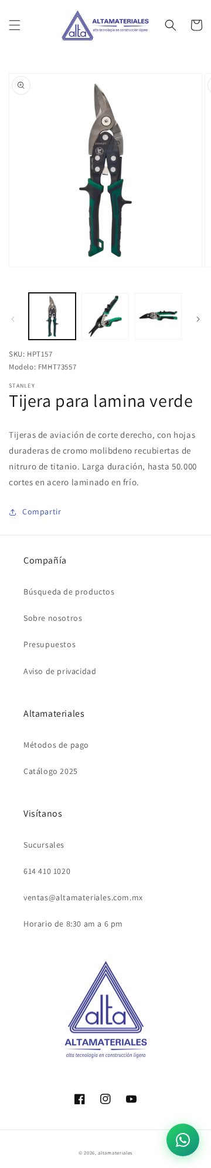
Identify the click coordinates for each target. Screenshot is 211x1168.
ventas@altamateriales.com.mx (83, 897)
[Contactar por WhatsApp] (182, 1140)
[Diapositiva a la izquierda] (13, 319)
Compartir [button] (41, 511)
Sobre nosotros (52, 618)
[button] (15, 25)
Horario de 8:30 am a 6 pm (73, 923)
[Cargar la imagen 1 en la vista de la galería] (52, 316)
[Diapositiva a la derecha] (198, 319)
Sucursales (43, 844)
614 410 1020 (46, 871)
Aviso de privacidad (59, 671)
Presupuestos (49, 644)
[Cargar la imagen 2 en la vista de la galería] (104, 316)
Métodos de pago (56, 744)
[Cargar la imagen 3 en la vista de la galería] (158, 316)
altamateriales (115, 1152)
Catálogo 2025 (50, 771)
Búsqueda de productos (69, 591)
